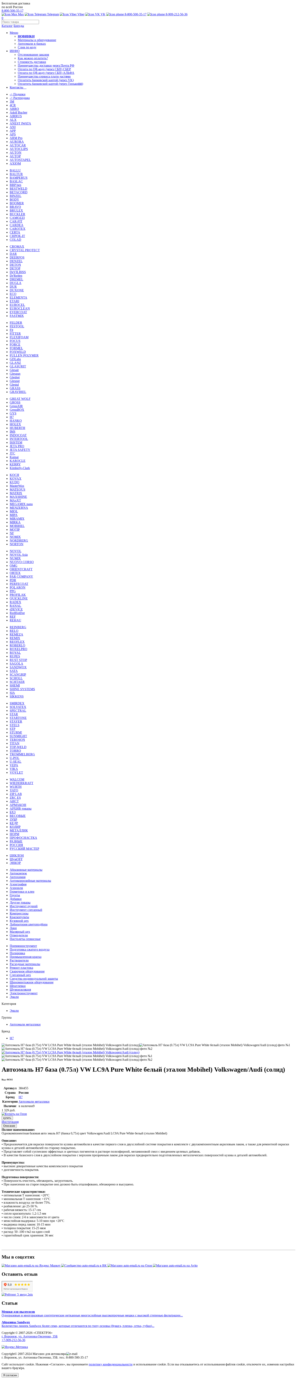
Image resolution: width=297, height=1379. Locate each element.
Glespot (15, 381)
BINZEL (15, 196)
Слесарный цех (20, 975)
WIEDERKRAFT (21, 783)
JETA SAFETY (20, 450)
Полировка (17, 953)
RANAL (15, 605)
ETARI (14, 301)
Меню (14, 32)
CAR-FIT (16, 221)
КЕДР (14, 823)
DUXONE (17, 290)
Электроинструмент (24, 993)
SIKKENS (17, 696)
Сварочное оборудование (27, 971)
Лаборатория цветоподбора (28, 924)
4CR (13, 105)
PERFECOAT (19, 584)
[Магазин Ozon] (130, 1265)
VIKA (14, 769)
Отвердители (19, 935)
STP (12, 728)
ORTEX (15, 573)
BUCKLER (17, 214)
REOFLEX (17, 641)
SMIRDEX (17, 703)
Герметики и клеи (22, 891)
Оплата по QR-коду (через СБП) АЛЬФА (46, 73)
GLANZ (15, 362)
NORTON (16, 544)
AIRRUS (16, 116)
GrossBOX (17, 409)
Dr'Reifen (16, 275)
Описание (9, 1125)
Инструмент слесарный (26, 910)
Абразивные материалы (26, 869)
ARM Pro (16, 138)
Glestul (14, 384)
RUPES (15, 656)
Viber (80, 14)
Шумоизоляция (20, 989)
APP (13, 130)
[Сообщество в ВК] (84, 1265)
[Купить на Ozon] (14, 1114)
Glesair (14, 370)
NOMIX (15, 537)
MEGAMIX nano (21, 504)
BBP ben (15, 185)
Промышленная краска (25, 956)
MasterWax (17, 486)
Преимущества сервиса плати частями (44, 76)
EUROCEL (17, 305)
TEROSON (17, 739)
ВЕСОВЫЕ (18, 816)
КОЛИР (15, 826)
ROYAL (15, 652)
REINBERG (18, 627)
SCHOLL (16, 678)
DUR (13, 286)
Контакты (18, 87)
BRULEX (16, 210)
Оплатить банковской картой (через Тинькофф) (50, 83)
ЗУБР (13, 819)
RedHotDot (17, 613)
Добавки (16, 899)
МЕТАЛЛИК (19, 830)
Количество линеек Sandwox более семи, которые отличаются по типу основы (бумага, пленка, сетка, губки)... (78, 1324)
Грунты (15, 895)
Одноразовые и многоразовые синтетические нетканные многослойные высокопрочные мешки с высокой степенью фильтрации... (92, 1313)
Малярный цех (20, 931)
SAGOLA (16, 663)
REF (13, 616)
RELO (14, 631)
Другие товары (20, 902)
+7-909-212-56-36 (13, 1340)
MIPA (14, 515)
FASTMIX (17, 315)
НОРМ (14, 834)
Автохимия (17, 877)
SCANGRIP (18, 674)
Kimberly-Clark (20, 468)
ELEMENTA (18, 297)
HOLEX (15, 424)
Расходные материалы (25, 964)
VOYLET (16, 772)
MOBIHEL (17, 526)
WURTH (16, 786)
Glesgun (15, 373)
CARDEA (16, 225)
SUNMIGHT (18, 736)
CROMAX (17, 246)
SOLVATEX (18, 707)
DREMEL (16, 279)
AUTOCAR (18, 145)
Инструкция (10, 1121)
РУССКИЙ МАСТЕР (24, 848)
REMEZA (16, 634)
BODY (14, 199)
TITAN (14, 743)
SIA (12, 692)
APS (13, 134)
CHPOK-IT (17, 236)
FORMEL (16, 348)
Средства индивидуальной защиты (34, 978)
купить (7, 1117)
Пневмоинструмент (23, 946)
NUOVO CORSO (22, 562)
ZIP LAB (16, 794)
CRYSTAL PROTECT (25, 250)
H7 (12, 417)
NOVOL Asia (19, 554)
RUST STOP (18, 660)
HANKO (16, 420)
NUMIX (15, 558)
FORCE (15, 344)
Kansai (14, 457)
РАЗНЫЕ (16, 841)
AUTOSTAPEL (20, 160)
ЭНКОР (15, 863)
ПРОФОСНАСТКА (23, 837)
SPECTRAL (18, 710)
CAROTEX (17, 228)
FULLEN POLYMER (24, 355)
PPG (13, 591)
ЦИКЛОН (17, 855)
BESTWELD (18, 188)
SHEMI (15, 685)
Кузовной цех (19, 920)
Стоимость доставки (32, 62)
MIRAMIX (17, 518)
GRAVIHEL (18, 392)
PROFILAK (18, 594)
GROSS (15, 402)
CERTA (15, 232)
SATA (14, 671)
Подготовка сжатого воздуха (30, 949)
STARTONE (18, 718)
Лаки (13, 928)
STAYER (16, 721)
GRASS (15, 388)
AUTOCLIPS (19, 149)
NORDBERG (19, 540)
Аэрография (18, 884)
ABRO (14, 109)
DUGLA (15, 283)
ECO (13, 294)
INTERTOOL (19, 439)
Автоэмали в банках (32, 43)
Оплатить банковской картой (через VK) (46, 80)
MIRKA (15, 522)
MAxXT (15, 500)
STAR (14, 714)
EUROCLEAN (20, 308)
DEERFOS (17, 257)
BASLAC (16, 181)
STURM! (16, 732)
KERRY (15, 464)
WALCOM (17, 779)
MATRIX (16, 493)
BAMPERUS (18, 177)
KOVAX (15, 478)
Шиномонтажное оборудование (32, 982)
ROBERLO (17, 645)
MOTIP (15, 529)
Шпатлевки (18, 986)
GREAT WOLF (20, 398)
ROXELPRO (18, 649)
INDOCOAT (18, 435)
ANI (13, 127)
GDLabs (15, 359)
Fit (11, 330)
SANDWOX (18, 667)
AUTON (15, 152)
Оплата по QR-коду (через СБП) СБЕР (44, 69)
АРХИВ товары (21, 808)
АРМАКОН (18, 805)
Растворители (19, 960)
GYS (13, 413)
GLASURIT (18, 366)
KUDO (14, 482)
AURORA (17, 141)
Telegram (52, 14)
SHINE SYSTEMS (22, 689)
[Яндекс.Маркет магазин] (31, 1265)
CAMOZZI (17, 217)
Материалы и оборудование (37, 40)
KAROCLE (17, 460)
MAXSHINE (18, 496)
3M (12, 101)
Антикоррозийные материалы (30, 880)
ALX (13, 119)
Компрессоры (19, 913)
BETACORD (18, 192)
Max (20, 14)
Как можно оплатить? (33, 58)
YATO (14, 790)
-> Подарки (17, 94)
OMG (13, 565)
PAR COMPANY (21, 576)
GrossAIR (16, 406)
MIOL (14, 511)
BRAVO (15, 207)
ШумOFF (16, 859)
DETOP (15, 268)
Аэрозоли (16, 888)
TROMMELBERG (22, 754)
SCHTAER (17, 682)
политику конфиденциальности (111, 1364)
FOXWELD (18, 352)
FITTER (15, 333)
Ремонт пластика (21, 967)
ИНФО (15, 51)
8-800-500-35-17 (12, 10)
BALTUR (16, 174)
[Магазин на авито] (175, 1265)
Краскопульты (19, 917)
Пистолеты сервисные (25, 939)
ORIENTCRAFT (21, 569)
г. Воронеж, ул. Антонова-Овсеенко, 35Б (30, 1336)
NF (12, 533)
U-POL (14, 758)
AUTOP (15, 156)
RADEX (15, 602)
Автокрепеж (18, 873)
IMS (12, 431)
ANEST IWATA (20, 123)
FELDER (16, 322)
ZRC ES (15, 797)
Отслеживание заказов (33, 54)
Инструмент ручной (24, 906)
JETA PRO (17, 446)
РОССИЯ (16, 845)
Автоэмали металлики (25, 1024)
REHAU (15, 620)
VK (102, 14)
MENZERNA (19, 507)
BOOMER (17, 203)
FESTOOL (17, 326)
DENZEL (16, 261)
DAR (13, 254)
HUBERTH (17, 428)
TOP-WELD (18, 747)
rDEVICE (16, 609)
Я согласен (10, 1375)
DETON (15, 264)
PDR (13, 580)
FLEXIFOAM (19, 337)
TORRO (15, 750)
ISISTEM (16, 442)
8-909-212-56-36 (176, 14)
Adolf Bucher (18, 112)
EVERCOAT (18, 312)
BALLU (15, 170)
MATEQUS (17, 489)
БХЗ (13, 812)
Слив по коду (27, 47)
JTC (12, 453)
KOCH (14, 475)
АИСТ (14, 801)
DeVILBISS (18, 272)
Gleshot (15, 377)
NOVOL (15, 551)
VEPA (14, 765)
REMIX (15, 638)
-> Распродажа (20, 98)
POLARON (17, 587)
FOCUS (15, 341)
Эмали (14, 997)
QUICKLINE (19, 598)
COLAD (15, 239)
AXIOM (15, 163)
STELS (14, 725)
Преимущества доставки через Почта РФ (46, 65)
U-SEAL (15, 761)
